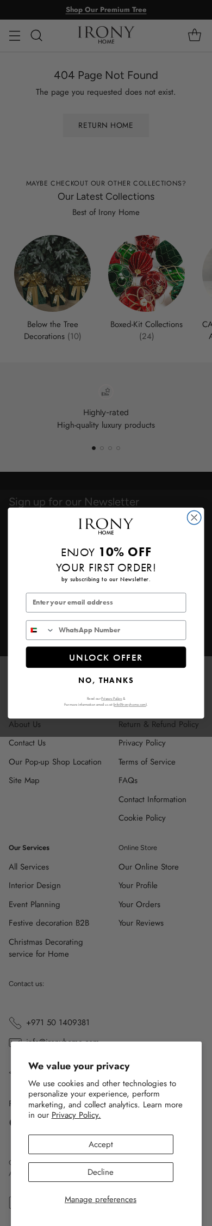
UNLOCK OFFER (105, 657)
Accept (101, 1144)
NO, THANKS (106, 680)
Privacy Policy (111, 697)
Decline (101, 1172)
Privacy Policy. (76, 1115)
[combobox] (40, 629)
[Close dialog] (194, 517)
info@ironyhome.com (130, 704)
